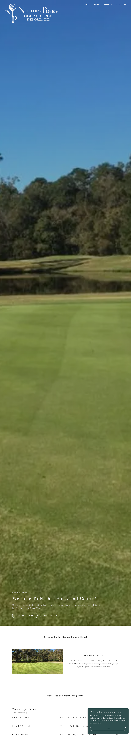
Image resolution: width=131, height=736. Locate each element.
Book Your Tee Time (25, 615)
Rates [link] (96, 4)
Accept (108, 728)
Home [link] (87, 4)
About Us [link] (108, 4)
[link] (31, 3)
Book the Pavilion (52, 615)
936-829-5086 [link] (19, 593)
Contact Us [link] (121, 4)
